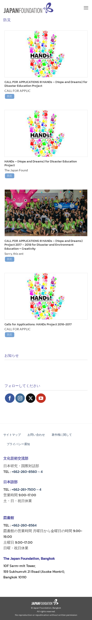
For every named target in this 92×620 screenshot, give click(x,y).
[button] (86, 7)
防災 (9, 96)
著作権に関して (62, 435)
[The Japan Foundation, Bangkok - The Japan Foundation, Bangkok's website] (28, 8)
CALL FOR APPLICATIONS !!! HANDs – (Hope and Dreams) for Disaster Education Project (45, 84)
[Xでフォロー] (31, 398)
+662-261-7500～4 (26, 489)
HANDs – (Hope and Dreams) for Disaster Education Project (40, 163)
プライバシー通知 (18, 444)
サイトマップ (12, 435)
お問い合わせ (36, 435)
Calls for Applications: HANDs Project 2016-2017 (38, 324)
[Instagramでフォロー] (20, 398)
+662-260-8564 (24, 525)
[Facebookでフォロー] (10, 398)
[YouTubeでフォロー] (41, 398)
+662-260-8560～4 (27, 471)
